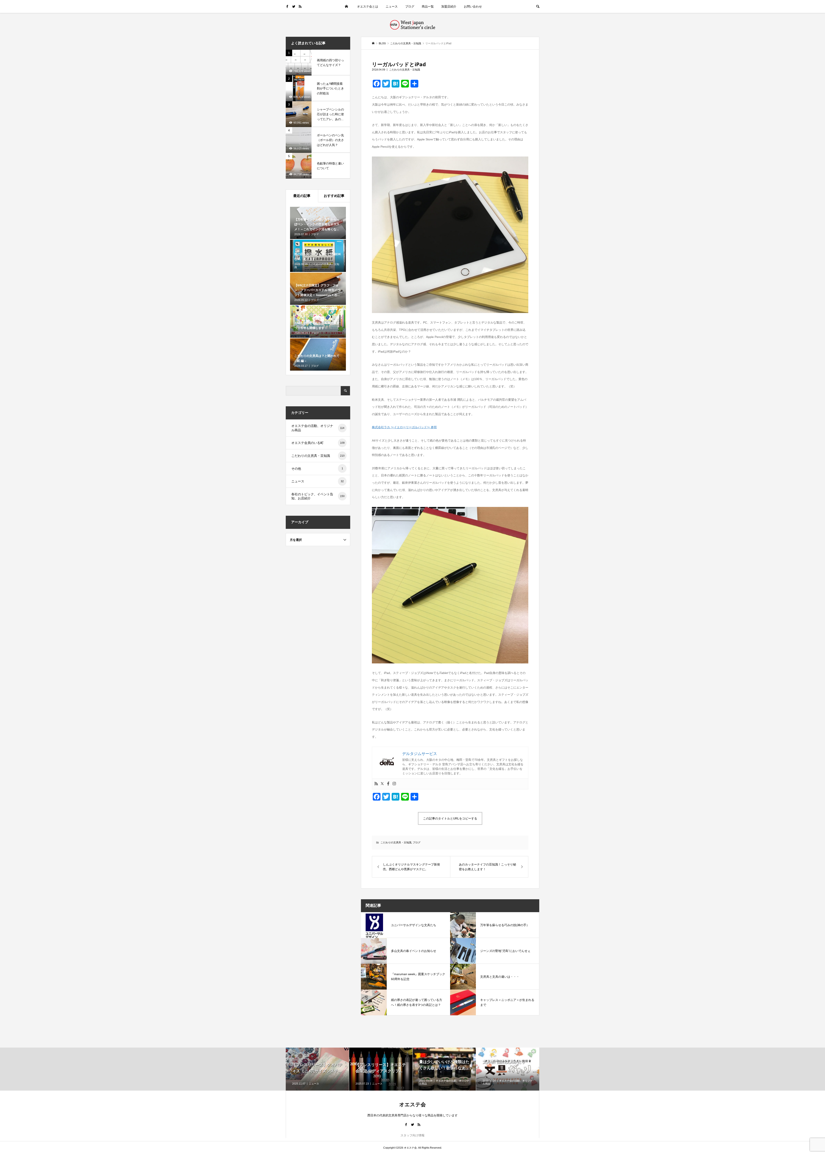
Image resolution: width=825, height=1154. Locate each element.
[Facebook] (388, 784)
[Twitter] (382, 784)
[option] (317, 1069)
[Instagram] (394, 784)
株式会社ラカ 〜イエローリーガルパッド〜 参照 (404, 427)
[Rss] (376, 784)
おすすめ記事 (334, 196)
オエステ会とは (367, 6)
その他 (317, 468)
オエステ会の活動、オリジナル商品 (317, 428)
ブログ (409, 6)
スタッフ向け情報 (412, 1135)
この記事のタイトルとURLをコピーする (450, 818)
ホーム (346, 6)
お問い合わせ (473, 6)
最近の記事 (301, 196)
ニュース (392, 6)
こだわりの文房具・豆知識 (404, 69)
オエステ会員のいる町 (318, 443)
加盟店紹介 (448, 6)
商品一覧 (428, 6)
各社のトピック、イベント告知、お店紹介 (318, 496)
